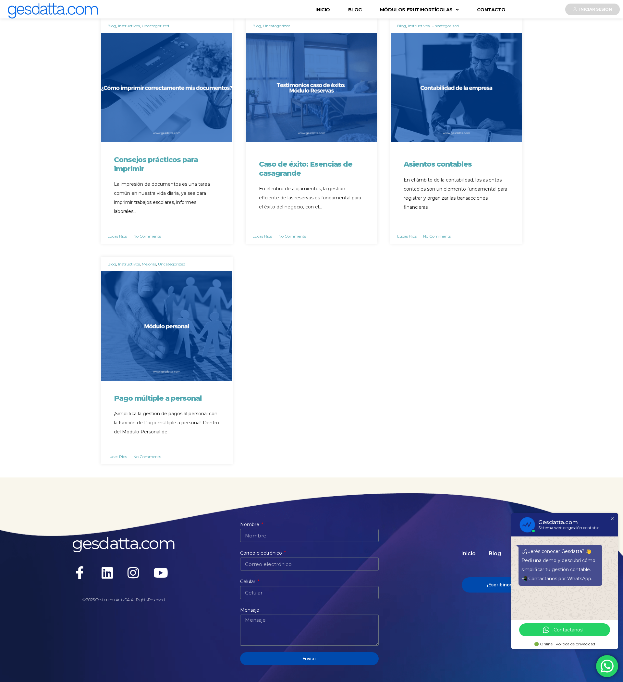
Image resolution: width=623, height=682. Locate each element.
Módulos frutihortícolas (416, 10)
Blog (355, 10)
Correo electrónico (261, 553)
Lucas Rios (117, 236)
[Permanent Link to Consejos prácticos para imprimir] (166, 87)
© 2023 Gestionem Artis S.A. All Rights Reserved (123, 599)
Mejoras (149, 264)
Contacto (491, 10)
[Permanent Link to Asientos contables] (456, 87)
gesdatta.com (123, 543)
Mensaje (249, 610)
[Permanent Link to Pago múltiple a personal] (166, 326)
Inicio (322, 10)
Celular (248, 581)
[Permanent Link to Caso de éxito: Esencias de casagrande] (311, 87)
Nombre (250, 524)
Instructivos (129, 25)
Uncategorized (155, 25)
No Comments (147, 236)
